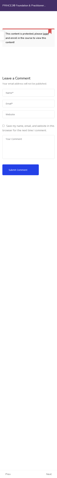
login (46, 33)
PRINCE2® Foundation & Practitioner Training (23, 7)
